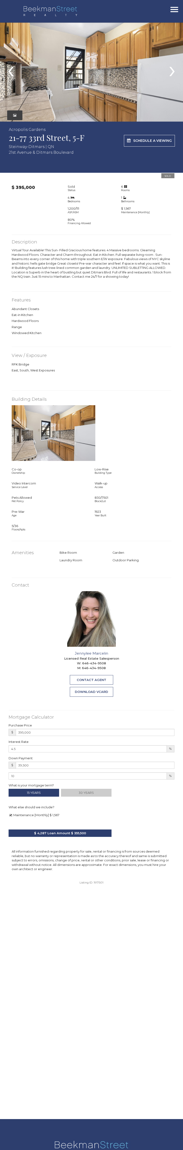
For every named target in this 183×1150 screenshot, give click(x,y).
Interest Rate (19, 742)
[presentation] (11, 69)
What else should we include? (31, 807)
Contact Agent (91, 680)
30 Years (86, 793)
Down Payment (21, 758)
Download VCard (91, 692)
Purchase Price (20, 725)
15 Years (34, 793)
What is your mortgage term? (31, 785)
